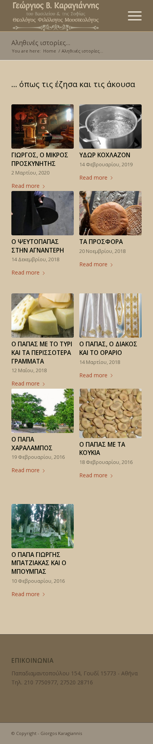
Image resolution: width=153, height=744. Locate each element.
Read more (25, 185)
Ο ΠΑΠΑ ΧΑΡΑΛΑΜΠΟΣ (32, 443)
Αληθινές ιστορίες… (40, 42)
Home (49, 51)
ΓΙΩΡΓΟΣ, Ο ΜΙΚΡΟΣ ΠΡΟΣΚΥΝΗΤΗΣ (39, 159)
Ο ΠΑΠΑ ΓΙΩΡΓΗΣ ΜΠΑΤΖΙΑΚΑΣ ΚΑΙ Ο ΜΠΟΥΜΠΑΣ (38, 563)
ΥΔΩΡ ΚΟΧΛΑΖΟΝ (104, 155)
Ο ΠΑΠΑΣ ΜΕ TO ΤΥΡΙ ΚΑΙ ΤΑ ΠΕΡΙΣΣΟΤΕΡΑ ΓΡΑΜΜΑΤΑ (41, 352)
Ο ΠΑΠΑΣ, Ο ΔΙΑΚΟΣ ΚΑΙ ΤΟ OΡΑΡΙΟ (108, 348)
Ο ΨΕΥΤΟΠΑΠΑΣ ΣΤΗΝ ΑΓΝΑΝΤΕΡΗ (37, 246)
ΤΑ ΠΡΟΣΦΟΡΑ (101, 242)
